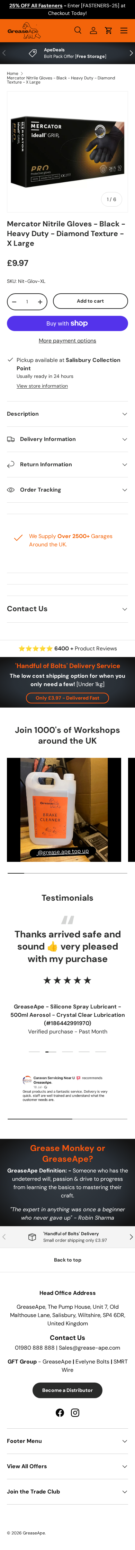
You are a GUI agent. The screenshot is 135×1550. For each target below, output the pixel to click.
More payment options (67, 340)
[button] (108, 30)
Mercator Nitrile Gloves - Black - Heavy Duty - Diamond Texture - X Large (61, 80)
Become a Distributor (67, 1390)
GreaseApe (34, 1533)
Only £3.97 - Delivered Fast (67, 698)
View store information (42, 386)
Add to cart (90, 301)
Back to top (67, 1260)
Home (12, 73)
